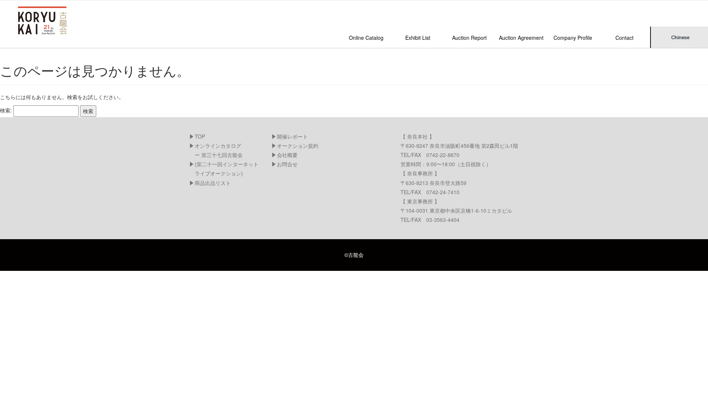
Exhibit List (417, 37)
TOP (200, 136)
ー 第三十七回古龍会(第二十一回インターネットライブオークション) (226, 164)
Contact (624, 37)
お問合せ (287, 164)
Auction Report (469, 37)
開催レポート (292, 136)
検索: (6, 110)
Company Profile (572, 37)
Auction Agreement (521, 37)
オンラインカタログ (218, 145)
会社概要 (287, 154)
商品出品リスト (213, 182)
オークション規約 (297, 145)
